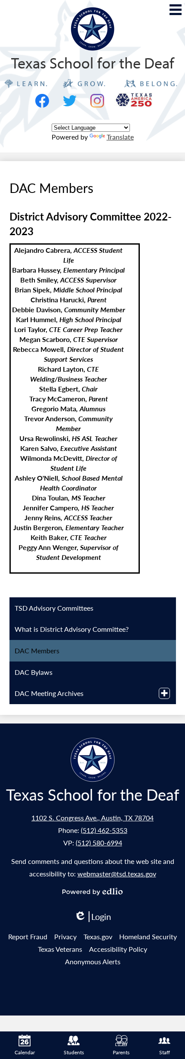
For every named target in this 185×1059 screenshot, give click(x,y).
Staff (164, 1052)
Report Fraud (27, 936)
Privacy (65, 936)
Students (74, 1052)
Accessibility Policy (118, 949)
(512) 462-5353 (104, 830)
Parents (121, 1052)
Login (92, 916)
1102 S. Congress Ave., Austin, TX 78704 (92, 818)
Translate (120, 137)
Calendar (25, 1052)
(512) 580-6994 (99, 843)
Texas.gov (97, 936)
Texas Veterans (60, 949)
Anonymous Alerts (92, 961)
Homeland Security (148, 936)
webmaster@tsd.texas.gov (116, 874)
